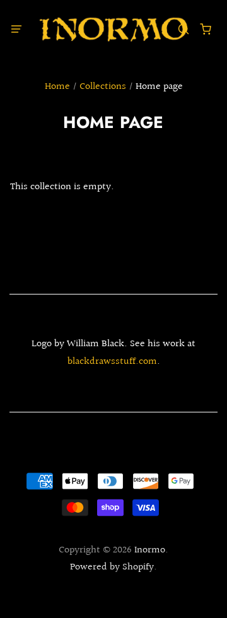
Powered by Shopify (112, 567)
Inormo (149, 550)
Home (57, 87)
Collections (102, 87)
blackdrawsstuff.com (112, 362)
